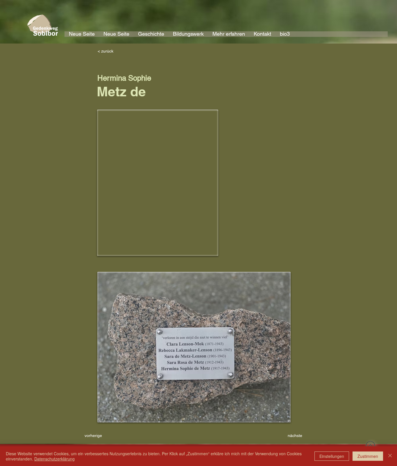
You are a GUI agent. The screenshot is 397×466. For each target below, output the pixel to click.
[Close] (390, 456)
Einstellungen (331, 456)
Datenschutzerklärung (54, 459)
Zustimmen (367, 456)
